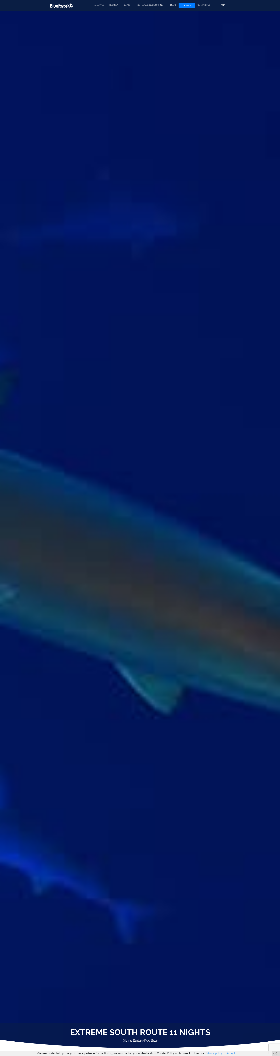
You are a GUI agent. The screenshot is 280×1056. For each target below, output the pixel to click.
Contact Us (204, 5)
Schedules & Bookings (150, 5)
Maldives (99, 5)
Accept (230, 1053)
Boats (127, 5)
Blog (173, 5)
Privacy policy (214, 1053)
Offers (187, 5)
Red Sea (113, 5)
